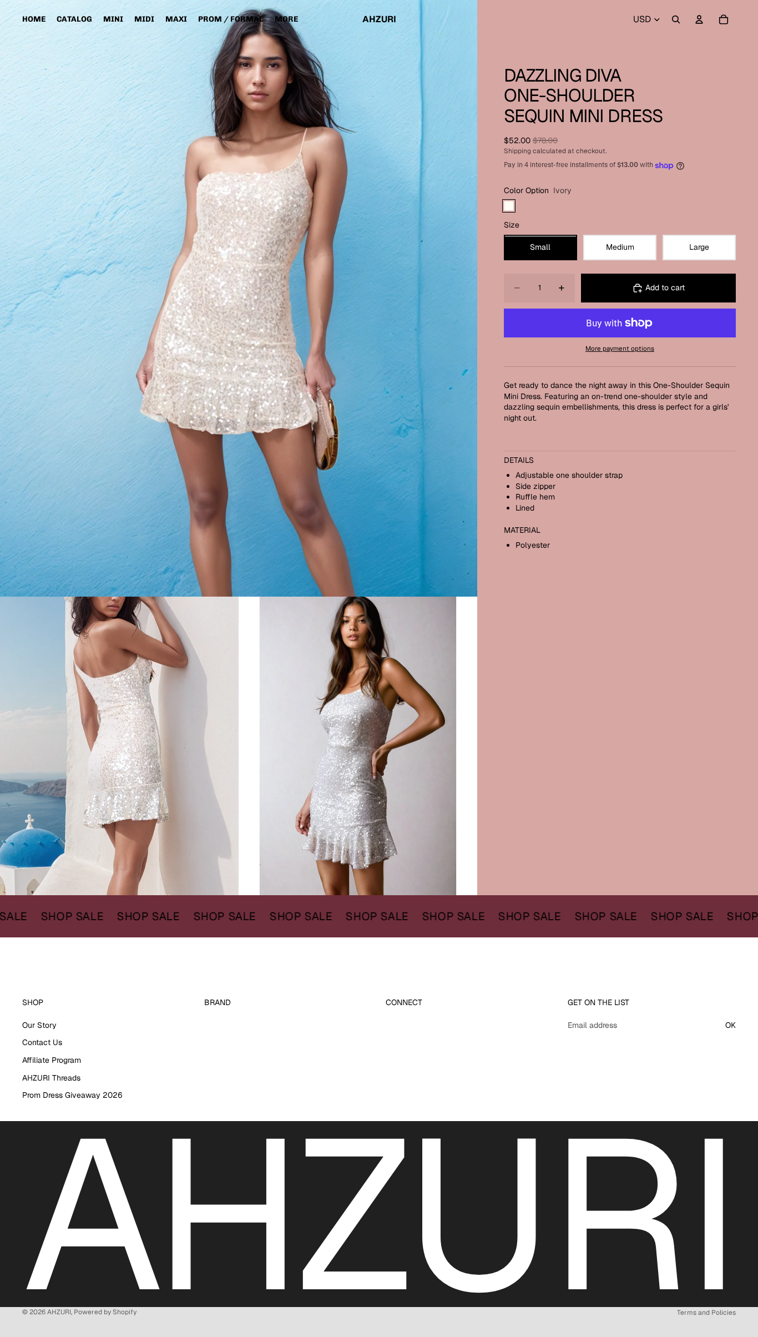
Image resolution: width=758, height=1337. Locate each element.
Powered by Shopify (105, 1312)
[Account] (699, 19)
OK (730, 1025)
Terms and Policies (706, 1312)
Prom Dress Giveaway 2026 (72, 1095)
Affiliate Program (51, 1060)
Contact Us (42, 1043)
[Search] (676, 19)
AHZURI (59, 1312)
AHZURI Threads (51, 1078)
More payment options (619, 348)
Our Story (39, 1025)
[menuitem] (286, 19)
